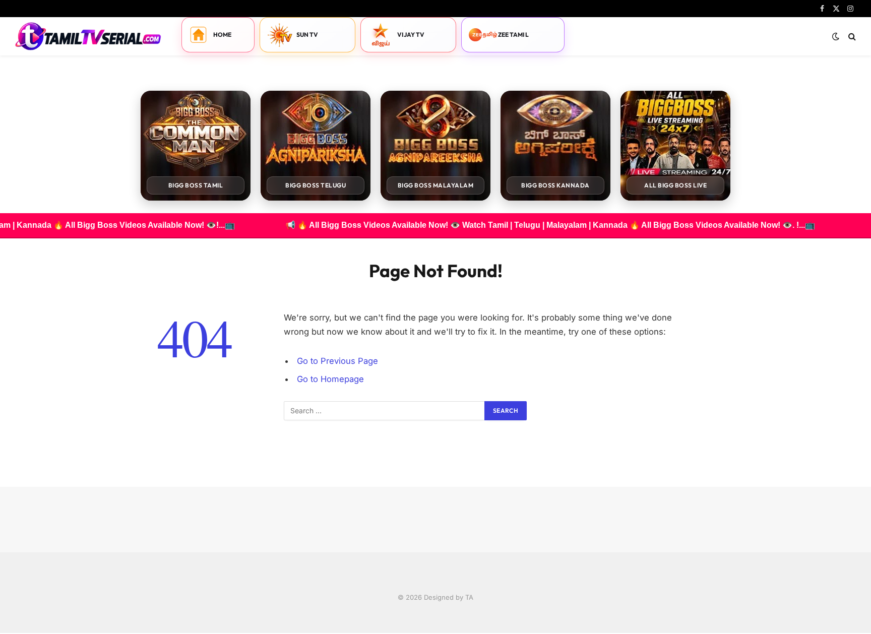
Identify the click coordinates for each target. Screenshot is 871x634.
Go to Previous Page (337, 361)
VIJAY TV (411, 34)
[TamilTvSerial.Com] (88, 36)
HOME (222, 34)
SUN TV (307, 34)
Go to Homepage (330, 379)
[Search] (851, 36)
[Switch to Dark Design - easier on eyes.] (836, 36)
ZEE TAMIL (513, 34)
